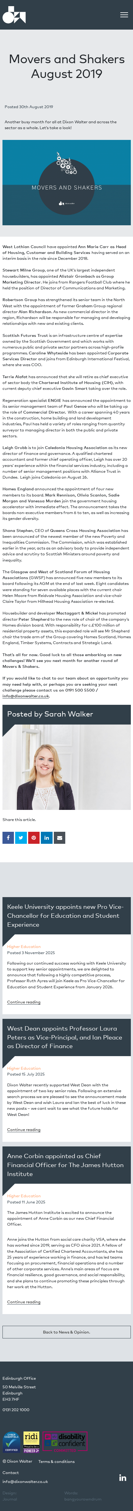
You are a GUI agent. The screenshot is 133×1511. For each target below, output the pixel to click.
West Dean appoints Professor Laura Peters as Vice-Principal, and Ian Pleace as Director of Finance (64, 1037)
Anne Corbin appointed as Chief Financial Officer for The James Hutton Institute (65, 1165)
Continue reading (24, 1001)
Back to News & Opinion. (66, 1331)
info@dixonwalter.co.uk (25, 695)
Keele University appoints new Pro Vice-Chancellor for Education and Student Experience (65, 915)
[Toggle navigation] (124, 15)
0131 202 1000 (15, 1409)
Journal (9, 1495)
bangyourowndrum (82, 1495)
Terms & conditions (56, 1461)
